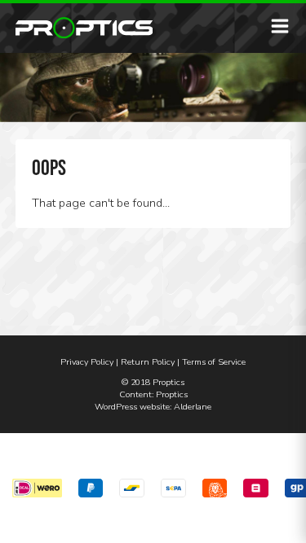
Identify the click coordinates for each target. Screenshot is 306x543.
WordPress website (132, 407)
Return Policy (148, 362)
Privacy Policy (86, 362)
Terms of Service (214, 362)
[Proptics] (84, 27)
